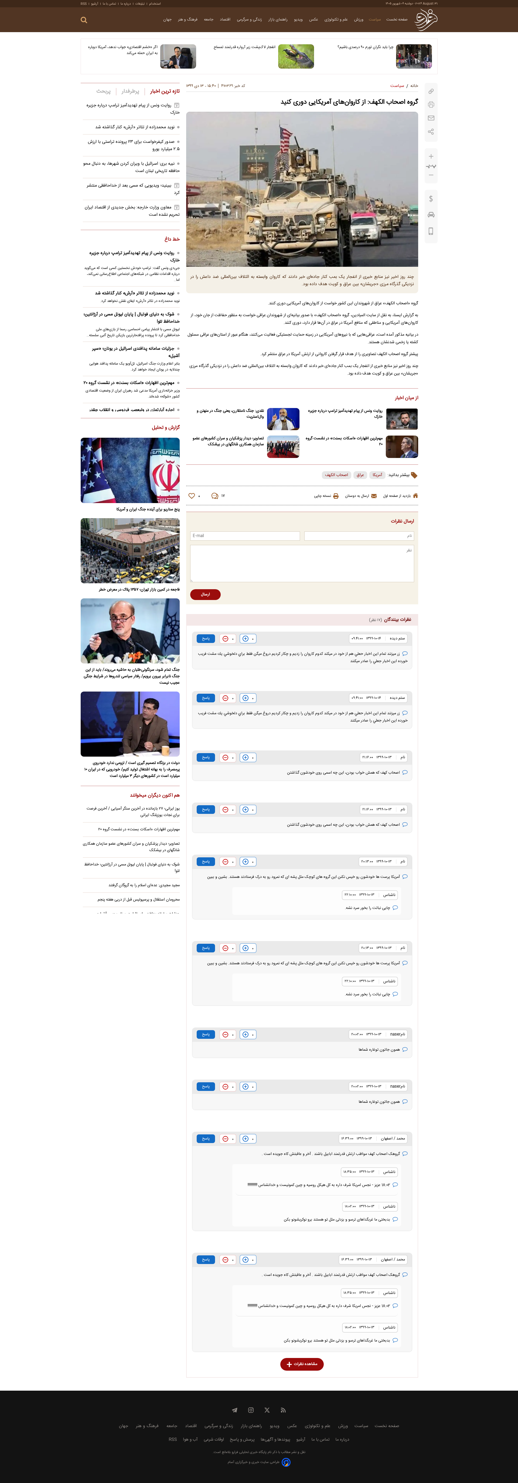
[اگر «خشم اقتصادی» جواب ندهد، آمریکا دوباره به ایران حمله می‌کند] (178, 56)
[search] (84, 20)
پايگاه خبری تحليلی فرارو (249, 1452)
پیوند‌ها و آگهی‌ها (275, 1439)
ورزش (358, 19)
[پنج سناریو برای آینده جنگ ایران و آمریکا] (130, 470)
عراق (360, 475)
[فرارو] (426, 19)
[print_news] (431, 104)
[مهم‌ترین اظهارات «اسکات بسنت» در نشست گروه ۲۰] (402, 447)
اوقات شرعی (214, 1439)
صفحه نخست (397, 19)
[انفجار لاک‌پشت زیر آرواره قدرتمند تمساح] (296, 56)
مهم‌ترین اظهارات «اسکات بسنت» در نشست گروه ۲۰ (344, 441)
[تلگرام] (234, 1410)
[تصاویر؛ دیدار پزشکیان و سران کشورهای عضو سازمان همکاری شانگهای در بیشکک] (283, 447)
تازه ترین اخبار (165, 91)
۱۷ (223, 496)
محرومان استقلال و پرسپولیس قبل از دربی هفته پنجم (139, 899)
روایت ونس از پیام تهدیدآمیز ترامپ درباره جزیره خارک (345, 414)
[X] (267, 1410)
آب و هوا (190, 1439)
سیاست (375, 19)
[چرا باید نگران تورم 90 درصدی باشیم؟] (414, 56)
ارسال (205, 594)
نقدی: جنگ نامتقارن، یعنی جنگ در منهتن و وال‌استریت (230, 414)
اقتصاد (225, 19)
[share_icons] (431, 131)
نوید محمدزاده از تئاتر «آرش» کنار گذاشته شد (135, 127)
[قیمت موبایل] (431, 232)
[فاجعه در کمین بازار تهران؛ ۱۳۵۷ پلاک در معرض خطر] (130, 550)
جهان (168, 19)
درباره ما (126, 4)
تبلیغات (140, 4)
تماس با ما (109, 4)
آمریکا (377, 475)
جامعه (209, 19)
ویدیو (299, 19)
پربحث (104, 91)
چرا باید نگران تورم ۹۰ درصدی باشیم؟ (365, 47)
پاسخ (206, 639)
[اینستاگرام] (251, 1410)
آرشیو (94, 4)
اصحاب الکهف (336, 475)
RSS (84, 4)
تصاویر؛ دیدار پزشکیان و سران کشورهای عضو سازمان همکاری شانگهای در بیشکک (228, 441)
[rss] (283, 1410)
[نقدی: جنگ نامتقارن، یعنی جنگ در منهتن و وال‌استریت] (283, 419)
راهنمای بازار (278, 19)
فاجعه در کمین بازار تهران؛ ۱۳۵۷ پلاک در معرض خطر (139, 590)
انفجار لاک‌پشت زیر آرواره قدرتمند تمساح (244, 47)
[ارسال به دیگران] (431, 118)
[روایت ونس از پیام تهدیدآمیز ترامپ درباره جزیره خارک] (402, 419)
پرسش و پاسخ (242, 1439)
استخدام (155, 4)
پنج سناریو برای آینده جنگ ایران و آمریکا (148, 509)
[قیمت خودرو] (431, 216)
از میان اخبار (406, 398)
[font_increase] (431, 156)
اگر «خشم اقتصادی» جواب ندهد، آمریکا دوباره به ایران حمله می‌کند (123, 50)
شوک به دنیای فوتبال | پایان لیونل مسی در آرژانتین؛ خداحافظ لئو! (132, 318)
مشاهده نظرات (305, 1364)
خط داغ (172, 240)
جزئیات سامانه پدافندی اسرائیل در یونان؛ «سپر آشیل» (136, 352)
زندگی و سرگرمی (250, 19)
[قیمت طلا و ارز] (431, 200)
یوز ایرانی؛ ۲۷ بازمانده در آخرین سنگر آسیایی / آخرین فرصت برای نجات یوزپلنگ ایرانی (133, 811)
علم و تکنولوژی (337, 19)
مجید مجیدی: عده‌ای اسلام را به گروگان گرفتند (144, 885)
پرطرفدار (130, 91)
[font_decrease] (431, 175)
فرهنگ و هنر (188, 19)
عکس (314, 19)
